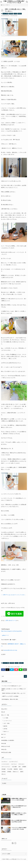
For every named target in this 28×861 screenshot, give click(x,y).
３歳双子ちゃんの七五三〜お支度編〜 (10, 696)
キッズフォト (4, 761)
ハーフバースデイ (5, 764)
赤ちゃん (3, 774)
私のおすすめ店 (6, 746)
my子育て (5, 709)
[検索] (15, 843)
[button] (3, 669)
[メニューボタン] (1, 2)
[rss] (13, 843)
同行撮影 (3, 769)
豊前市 (21, 771)
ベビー (4, 737)
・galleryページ (5, 635)
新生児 (20, 769)
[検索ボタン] (27, 2)
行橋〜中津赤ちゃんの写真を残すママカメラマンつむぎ (14, 1)
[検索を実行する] (25, 676)
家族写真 (5, 726)
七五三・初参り (6, 723)
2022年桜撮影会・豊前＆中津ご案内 (10, 699)
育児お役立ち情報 (7, 752)
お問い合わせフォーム (10, 620)
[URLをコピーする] (25, 669)
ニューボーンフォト (7, 720)
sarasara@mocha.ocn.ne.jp (10, 650)
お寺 (4, 712)
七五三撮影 (14, 766)
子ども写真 (9, 769)
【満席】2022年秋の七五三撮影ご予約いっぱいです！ (14, 693)
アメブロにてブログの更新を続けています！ (12, 685)
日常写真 (11, 13)
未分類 (4, 743)
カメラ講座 (5, 717)
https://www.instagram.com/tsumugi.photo (11, 631)
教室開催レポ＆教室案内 (8, 740)
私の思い (19, 13)
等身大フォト (6, 731)
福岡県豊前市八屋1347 (13, 644)
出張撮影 (24, 766)
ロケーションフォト (6, 766)
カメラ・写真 (5, 13)
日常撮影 (9, 771)
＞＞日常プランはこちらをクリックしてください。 (13, 594)
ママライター (21, 764)
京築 (19, 766)
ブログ (15, 13)
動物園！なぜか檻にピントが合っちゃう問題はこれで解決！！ (14, 689)
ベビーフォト (14, 764)
